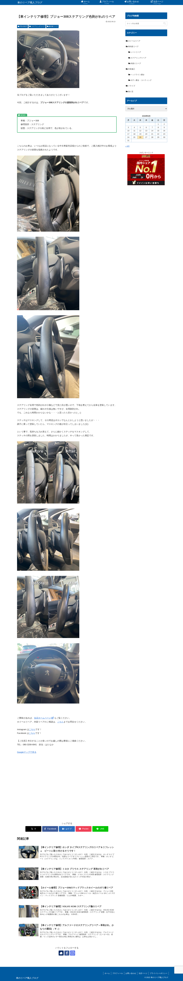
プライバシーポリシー (158, 973)
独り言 (130, 91)
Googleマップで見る (26, 752)
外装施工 (131, 69)
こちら (60, 722)
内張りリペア (135, 63)
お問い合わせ (130, 973)
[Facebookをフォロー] (66, 953)
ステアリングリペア (38, 26)
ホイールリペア (134, 41)
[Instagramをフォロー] (72, 953)
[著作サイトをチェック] (61, 953)
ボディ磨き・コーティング (141, 80)
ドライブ (131, 86)
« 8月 (127, 146)
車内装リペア (53, 26)
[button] (164, 23)
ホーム (107, 973)
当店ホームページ (43, 718)
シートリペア (135, 52)
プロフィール (117, 973)
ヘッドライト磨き (137, 75)
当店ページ (143, 973)
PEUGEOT (23, 26)
